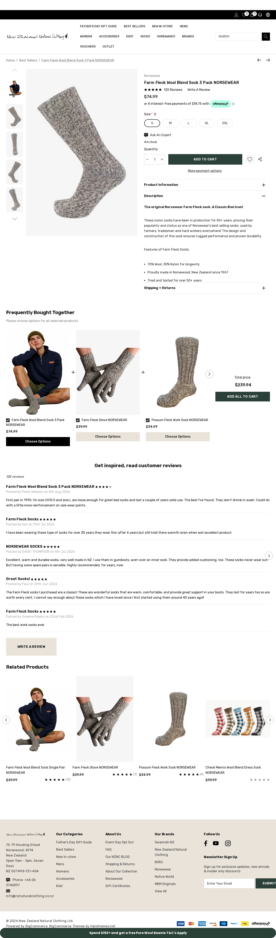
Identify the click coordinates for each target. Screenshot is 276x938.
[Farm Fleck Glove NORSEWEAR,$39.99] (105, 719)
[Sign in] (236, 14)
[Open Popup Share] (260, 159)
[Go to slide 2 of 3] (14, 218)
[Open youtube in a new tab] (216, 843)
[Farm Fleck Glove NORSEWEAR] (108, 372)
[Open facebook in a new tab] (204, 843)
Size (150, 114)
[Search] (266, 37)
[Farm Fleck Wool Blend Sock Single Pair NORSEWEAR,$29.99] (38, 719)
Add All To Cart (242, 396)
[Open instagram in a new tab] (227, 843)
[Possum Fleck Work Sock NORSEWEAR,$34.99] (171, 719)
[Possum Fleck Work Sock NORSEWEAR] (178, 372)
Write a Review (31, 647)
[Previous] (260, 60)
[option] (38, 388)
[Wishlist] (250, 159)
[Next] (267, 60)
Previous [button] (6, 374)
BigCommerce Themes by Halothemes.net (82, 926)
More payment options (205, 171)
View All (161, 891)
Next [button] (209, 374)
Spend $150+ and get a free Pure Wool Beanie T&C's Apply (138, 933)
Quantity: (151, 149)
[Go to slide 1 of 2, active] (134, 798)
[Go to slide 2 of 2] (141, 798)
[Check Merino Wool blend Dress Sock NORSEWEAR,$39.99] (237, 719)
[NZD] (268, 15)
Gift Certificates (117, 886)
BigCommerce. (37, 926)
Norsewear (152, 76)
